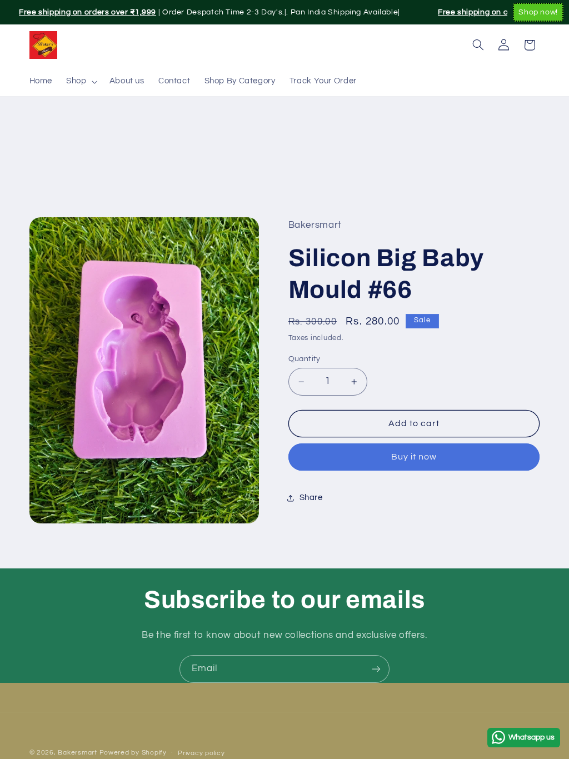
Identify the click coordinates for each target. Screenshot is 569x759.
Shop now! (538, 12)
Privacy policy (201, 753)
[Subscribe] (376, 668)
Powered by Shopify (133, 753)
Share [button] (311, 497)
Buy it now (414, 456)
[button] (80, 81)
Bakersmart (77, 753)
